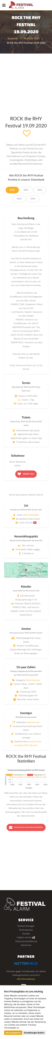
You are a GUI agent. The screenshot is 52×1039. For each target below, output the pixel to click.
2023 (19, 199)
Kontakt (26, 934)
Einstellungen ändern (34, 1032)
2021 (26, 190)
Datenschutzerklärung (26, 941)
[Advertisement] (26, 81)
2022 (39, 190)
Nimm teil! (28, 474)
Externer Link (33, 722)
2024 (33, 199)
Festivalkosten (26, 930)
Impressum (26, 945)
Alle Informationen (26, 979)
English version (24, 937)
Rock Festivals (33, 680)
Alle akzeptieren (13, 1032)
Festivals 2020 (31, 38)
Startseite (13, 38)
